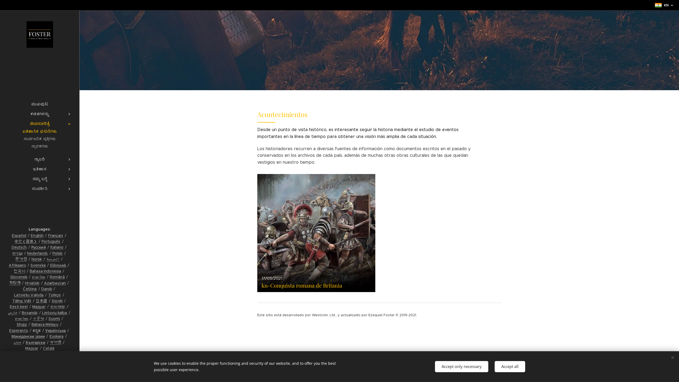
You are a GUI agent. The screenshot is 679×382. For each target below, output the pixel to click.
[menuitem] (40, 104)
